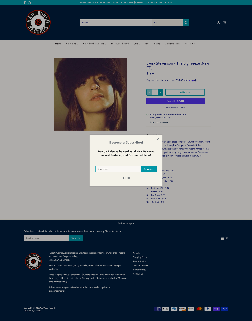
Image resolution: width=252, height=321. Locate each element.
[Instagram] (128, 178)
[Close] (158, 139)
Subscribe (148, 169)
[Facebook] (124, 178)
